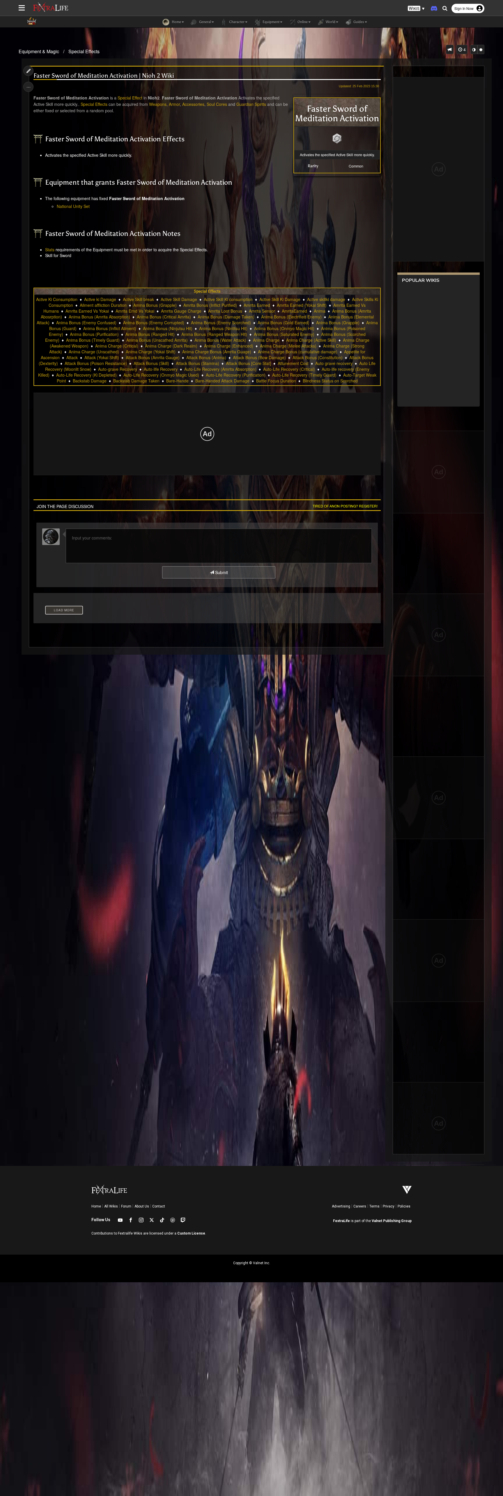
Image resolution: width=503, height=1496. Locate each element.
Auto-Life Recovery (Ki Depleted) (86, 375)
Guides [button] (358, 22)
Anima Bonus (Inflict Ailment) (109, 328)
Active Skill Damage (179, 299)
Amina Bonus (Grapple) (155, 305)
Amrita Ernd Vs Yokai (135, 311)
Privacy (388, 1206)
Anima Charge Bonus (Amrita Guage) (216, 352)
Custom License (191, 1233)
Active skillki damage (326, 299)
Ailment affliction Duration (103, 305)
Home (96, 1206)
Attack (72, 357)
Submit (221, 572)
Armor (174, 104)
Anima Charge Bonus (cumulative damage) (297, 352)
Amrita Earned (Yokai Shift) (302, 305)
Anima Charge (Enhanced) (228, 346)
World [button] (330, 22)
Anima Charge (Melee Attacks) (288, 346)
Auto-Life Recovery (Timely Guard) (304, 375)
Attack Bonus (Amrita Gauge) (153, 357)
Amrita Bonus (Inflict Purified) (210, 305)
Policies (404, 1206)
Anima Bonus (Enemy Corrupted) (153, 322)
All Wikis (111, 1206)
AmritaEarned (294, 311)
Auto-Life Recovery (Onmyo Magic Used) (161, 375)
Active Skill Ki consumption (228, 299)
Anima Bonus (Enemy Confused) (86, 322)
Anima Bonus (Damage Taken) (226, 317)
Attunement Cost (293, 363)
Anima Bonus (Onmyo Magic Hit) (284, 328)
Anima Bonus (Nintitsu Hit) (223, 328)
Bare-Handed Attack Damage (222, 381)
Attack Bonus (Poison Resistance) (96, 363)
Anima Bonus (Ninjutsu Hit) (167, 328)
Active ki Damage (100, 299)
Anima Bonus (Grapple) (337, 322)
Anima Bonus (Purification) (94, 334)
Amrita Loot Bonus (225, 311)
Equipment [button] (270, 22)
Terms (374, 1206)
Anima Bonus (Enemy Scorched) (221, 322)
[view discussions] (450, 49)
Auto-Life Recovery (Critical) (289, 369)
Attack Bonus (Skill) (151, 363)
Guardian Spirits (251, 104)
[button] (416, 8)
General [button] (204, 22)
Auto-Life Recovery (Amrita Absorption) (220, 369)
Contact (158, 1206)
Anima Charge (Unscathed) (94, 352)
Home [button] (176, 22)
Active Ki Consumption (56, 299)
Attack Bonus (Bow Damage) (259, 357)
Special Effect (130, 98)
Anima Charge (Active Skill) (311, 340)
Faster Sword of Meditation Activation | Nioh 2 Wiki (103, 75)
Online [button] (302, 22)
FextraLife (341, 1221)
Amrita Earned (257, 305)
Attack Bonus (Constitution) (318, 357)
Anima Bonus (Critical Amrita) (164, 317)
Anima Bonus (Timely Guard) (93, 340)
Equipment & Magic (39, 51)
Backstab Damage (90, 381)
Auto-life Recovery (161, 369)
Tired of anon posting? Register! (345, 505)
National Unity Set (73, 206)
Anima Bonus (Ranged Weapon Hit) (214, 334)
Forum (126, 1206)
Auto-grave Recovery (117, 369)
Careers (359, 1206)
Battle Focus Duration (276, 381)
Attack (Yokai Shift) (101, 357)
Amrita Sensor (262, 311)
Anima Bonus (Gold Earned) (283, 322)
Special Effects (84, 51)
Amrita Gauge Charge (181, 311)
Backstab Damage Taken (136, 381)
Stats (49, 249)
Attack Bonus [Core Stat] (248, 363)
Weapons (158, 104)
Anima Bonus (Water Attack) (220, 340)
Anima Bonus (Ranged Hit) (150, 334)
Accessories (193, 104)
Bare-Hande (177, 381)
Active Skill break (138, 299)
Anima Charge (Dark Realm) (171, 346)
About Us (141, 1206)
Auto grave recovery (334, 363)
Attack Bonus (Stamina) (197, 363)
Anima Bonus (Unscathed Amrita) (157, 340)
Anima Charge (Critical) (116, 346)
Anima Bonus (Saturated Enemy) (284, 334)
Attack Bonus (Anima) (206, 357)
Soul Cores (217, 104)
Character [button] (236, 22)
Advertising (341, 1206)
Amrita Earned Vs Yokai (87, 311)
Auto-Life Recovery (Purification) (235, 375)
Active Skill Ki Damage (279, 299)
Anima (319, 311)
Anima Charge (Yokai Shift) (151, 352)
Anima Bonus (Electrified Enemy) (291, 317)
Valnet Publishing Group (392, 1221)
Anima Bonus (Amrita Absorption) (99, 317)
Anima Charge (266, 340)
